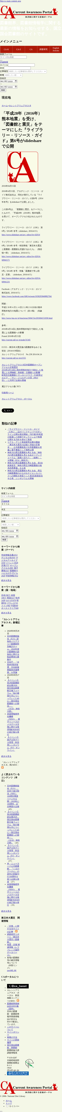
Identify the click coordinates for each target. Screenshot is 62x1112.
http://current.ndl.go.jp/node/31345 (16, 340)
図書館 (31, 365)
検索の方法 (12, 1037)
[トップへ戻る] (1, 1111)
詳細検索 (4, 62)
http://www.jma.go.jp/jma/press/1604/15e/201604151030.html (27, 318)
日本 (26, 365)
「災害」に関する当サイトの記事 (13, 929)
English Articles (56, 49)
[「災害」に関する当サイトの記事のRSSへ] (16, 932)
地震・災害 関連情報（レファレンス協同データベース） (13, 950)
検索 (3, 90)
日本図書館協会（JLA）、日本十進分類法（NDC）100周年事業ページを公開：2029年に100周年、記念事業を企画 (13, 796)
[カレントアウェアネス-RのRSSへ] (2, 768)
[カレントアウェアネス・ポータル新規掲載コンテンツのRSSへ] (18, 1001)
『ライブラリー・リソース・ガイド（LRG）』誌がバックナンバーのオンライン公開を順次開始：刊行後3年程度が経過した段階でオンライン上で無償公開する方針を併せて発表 (25, 434)
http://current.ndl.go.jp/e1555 (14, 358)
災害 (12, 367)
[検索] (1, 60)
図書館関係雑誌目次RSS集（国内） (13, 1006)
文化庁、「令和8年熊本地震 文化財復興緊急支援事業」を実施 (13, 667)
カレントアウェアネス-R (13, 365)
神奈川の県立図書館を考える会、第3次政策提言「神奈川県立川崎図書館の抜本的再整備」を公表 (25, 465)
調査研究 (44, 49)
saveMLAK (11, 970)
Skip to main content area (10, 1)
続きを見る (6, 580)
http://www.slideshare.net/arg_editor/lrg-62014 (21, 235)
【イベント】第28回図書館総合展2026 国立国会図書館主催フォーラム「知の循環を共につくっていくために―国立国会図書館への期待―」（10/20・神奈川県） (13, 695)
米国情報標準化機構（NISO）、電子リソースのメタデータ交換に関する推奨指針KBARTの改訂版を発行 (13, 724)
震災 (16, 367)
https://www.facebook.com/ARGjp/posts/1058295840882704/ (27, 296)
